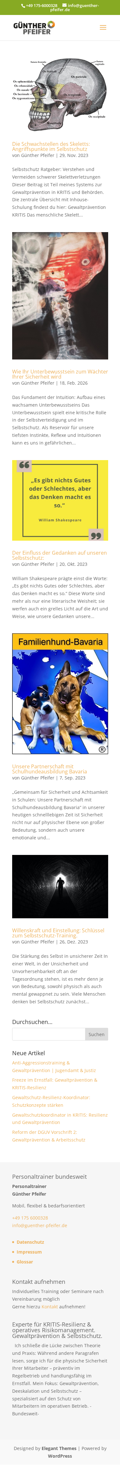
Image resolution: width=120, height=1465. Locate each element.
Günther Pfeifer (37, 155)
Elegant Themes (59, 1448)
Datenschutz (30, 1242)
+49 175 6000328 (30, 1218)
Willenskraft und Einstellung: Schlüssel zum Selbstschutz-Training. (58, 933)
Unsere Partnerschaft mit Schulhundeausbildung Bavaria (49, 769)
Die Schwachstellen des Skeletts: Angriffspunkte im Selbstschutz (51, 146)
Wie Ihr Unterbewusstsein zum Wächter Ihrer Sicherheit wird (60, 374)
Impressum (29, 1252)
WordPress (60, 1456)
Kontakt (50, 1307)
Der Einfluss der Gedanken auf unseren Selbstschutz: (59, 555)
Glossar (25, 1262)
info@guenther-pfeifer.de (39, 1225)
